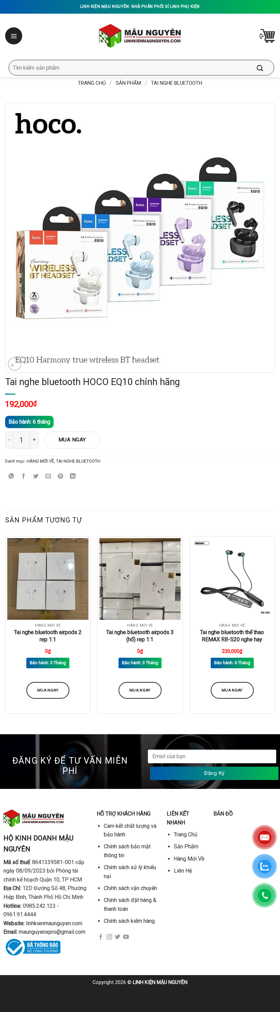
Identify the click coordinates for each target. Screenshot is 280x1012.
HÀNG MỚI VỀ (40, 461)
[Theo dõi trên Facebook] (100, 937)
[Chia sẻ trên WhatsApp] (11, 476)
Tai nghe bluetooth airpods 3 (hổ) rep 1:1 (140, 636)
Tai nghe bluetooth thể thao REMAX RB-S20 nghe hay (232, 636)
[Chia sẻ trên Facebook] (23, 476)
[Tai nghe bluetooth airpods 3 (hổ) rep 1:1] (140, 578)
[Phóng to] (14, 364)
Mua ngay (72, 440)
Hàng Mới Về (189, 859)
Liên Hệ (183, 870)
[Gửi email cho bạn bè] (48, 476)
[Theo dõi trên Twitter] (117, 937)
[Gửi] (265, 67)
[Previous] (5, 627)
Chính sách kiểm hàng (129, 921)
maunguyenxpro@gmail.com (52, 932)
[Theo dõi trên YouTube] (126, 937)
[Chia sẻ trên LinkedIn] (73, 476)
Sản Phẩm (128, 83)
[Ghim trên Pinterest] (60, 476)
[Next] (274, 627)
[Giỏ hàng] (267, 36)
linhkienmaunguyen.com (54, 923)
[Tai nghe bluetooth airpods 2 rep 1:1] (47, 578)
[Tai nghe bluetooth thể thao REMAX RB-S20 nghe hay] (232, 578)
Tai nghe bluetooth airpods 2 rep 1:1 (48, 636)
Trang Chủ (185, 834)
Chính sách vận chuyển (130, 888)
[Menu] (14, 36)
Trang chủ (92, 83)
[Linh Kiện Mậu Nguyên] (140, 36)
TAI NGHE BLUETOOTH (176, 83)
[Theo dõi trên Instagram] (109, 937)
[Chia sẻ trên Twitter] (36, 476)
